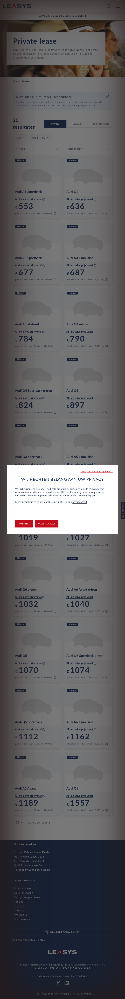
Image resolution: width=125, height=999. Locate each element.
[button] (97, 471)
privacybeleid (79, 502)
